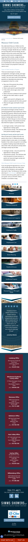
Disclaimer (14, 525)
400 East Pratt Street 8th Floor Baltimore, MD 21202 (14, 421)
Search (15, 1)
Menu (22, 1)
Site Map (14, 523)
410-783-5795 (15, 425)
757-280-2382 (15, 480)
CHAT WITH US (7, 540)
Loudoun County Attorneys (6, 38)
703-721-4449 (15, 406)
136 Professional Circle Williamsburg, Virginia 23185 (14, 477)
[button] (3, 317)
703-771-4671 (14, 14)
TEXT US (21, 540)
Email (12, 1)
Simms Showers (12, 173)
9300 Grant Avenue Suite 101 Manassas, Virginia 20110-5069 (14, 402)
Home (4, 1)
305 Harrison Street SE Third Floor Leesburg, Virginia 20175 (14, 363)
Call (8, 1)
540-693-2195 (15, 387)
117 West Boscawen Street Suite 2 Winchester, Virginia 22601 (14, 383)
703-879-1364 (15, 367)
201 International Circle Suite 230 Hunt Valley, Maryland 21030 (14, 439)
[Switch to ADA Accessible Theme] (1, 536)
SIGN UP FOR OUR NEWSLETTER (14, 520)
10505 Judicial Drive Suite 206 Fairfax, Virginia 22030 (14, 459)
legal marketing (13, 535)
